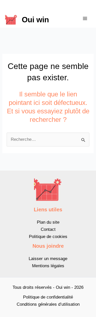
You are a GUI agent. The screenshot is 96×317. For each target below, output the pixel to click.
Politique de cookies (48, 236)
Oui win (35, 19)
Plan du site (48, 222)
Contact (48, 229)
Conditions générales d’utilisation (48, 304)
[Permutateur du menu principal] (85, 18)
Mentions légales (48, 265)
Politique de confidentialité (48, 297)
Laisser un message (48, 258)
